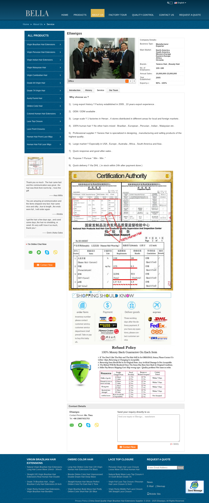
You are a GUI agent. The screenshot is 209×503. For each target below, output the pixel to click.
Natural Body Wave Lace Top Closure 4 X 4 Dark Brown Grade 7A (126, 475)
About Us (97, 15)
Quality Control (143, 15)
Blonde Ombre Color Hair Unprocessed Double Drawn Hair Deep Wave (85, 475)
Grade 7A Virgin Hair (36, 90)
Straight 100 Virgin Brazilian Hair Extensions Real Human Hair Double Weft (43, 476)
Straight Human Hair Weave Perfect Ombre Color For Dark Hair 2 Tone (83, 483)
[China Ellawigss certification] (35, 166)
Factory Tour (118, 15)
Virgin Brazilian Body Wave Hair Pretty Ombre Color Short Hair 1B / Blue (85, 490)
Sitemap (161, 486)
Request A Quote (190, 15)
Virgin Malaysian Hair (36, 67)
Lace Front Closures (36, 129)
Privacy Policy (81, 501)
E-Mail (150, 486)
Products (80, 15)
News (150, 482)
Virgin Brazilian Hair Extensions (41, 44)
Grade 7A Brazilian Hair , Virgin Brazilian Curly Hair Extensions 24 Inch (44, 483)
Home (64, 15)
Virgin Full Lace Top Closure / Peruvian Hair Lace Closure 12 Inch (126, 483)
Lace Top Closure (35, 121)
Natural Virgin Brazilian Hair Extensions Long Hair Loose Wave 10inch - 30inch (44, 468)
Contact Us (166, 15)
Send (180, 468)
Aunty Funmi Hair (34, 98)
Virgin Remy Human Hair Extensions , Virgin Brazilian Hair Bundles (43, 490)
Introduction (74, 90)
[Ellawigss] (40, 13)
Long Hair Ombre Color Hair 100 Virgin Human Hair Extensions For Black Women (85, 469)
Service (100, 90)
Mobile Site (155, 494)
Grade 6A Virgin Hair (36, 83)
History (88, 90)
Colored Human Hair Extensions (41, 114)
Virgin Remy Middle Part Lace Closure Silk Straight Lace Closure (126, 490)
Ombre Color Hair (35, 106)
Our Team (113, 90)
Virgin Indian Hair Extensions (40, 60)
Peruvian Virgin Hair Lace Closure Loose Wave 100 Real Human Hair (124, 468)
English (181, 3)
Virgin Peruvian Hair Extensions (41, 52)
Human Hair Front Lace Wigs (40, 137)
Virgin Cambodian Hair (37, 75)
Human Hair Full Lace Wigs (39, 144)
